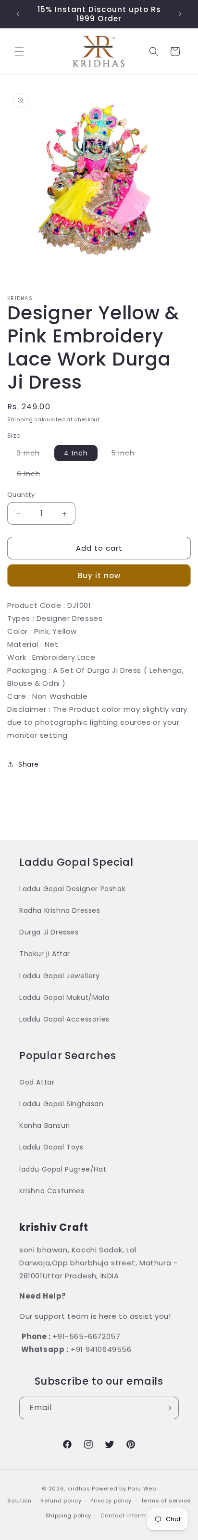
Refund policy (60, 1500)
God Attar (36, 1082)
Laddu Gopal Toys (51, 1147)
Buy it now (99, 575)
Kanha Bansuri (44, 1125)
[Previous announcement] (17, 14)
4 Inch (76, 453)
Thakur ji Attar (44, 954)
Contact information (130, 1515)
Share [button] (28, 764)
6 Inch (33, 475)
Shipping (20, 419)
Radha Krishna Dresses (59, 910)
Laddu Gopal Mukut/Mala (64, 997)
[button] (19, 51)
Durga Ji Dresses (49, 932)
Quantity (21, 494)
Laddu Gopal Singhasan (61, 1104)
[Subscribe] (167, 1408)
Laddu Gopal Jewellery (59, 976)
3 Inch (33, 454)
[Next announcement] (180, 14)
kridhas (78, 1488)
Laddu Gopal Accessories (64, 1019)
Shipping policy (69, 1515)
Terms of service (166, 1500)
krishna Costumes (52, 1191)
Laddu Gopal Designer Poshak (72, 889)
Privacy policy (111, 1500)
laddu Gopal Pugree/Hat (62, 1169)
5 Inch (127, 454)
